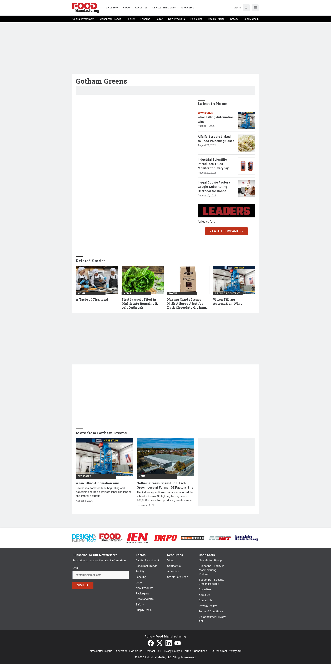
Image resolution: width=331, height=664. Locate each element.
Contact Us (152, 651)
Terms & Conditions (195, 651)
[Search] (246, 7)
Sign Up (83, 585)
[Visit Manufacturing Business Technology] (247, 537)
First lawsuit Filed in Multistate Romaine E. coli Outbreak (140, 303)
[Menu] (255, 7)
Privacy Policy (171, 651)
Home (81, 293)
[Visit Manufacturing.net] (220, 537)
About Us (136, 651)
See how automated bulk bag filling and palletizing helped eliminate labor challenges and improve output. (104, 492)
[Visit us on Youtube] (177, 643)
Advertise (122, 651)
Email (75, 568)
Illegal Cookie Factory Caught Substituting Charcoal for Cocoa (214, 187)
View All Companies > (226, 231)
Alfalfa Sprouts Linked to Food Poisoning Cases (216, 139)
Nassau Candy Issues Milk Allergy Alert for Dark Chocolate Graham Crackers (186, 303)
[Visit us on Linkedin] (169, 643)
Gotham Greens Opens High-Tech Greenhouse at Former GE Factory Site (165, 485)
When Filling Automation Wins (216, 119)
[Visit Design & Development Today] (84, 537)
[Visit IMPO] (165, 537)
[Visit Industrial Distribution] (192, 537)
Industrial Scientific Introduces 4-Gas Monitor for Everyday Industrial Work (213, 164)
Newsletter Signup (101, 651)
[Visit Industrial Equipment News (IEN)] (137, 537)
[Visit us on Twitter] (160, 643)
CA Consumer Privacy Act (226, 651)
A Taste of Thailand (92, 299)
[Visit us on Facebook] (151, 643)
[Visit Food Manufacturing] (111, 537)
